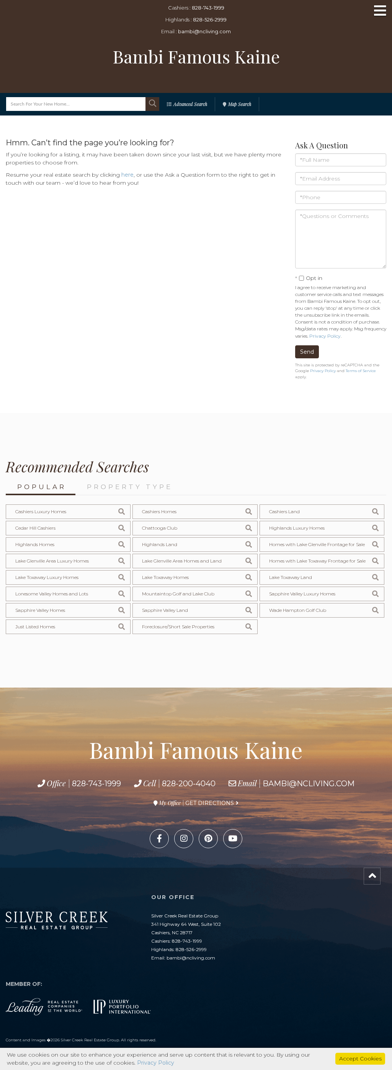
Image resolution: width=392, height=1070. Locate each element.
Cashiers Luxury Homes (40, 511)
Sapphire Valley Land (165, 610)
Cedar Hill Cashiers (35, 528)
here (127, 174)
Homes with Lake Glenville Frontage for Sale (317, 544)
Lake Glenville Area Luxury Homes (52, 561)
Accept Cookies (360, 1058)
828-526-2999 (210, 19)
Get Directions (209, 803)
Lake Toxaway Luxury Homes (46, 577)
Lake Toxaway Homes (165, 577)
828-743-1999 (208, 8)
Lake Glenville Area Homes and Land (182, 561)
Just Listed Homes (35, 626)
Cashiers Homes (159, 511)
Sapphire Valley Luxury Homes (302, 594)
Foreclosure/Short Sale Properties (178, 626)
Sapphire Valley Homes (40, 610)
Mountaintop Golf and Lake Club (178, 594)
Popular (41, 487)
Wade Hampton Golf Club (297, 610)
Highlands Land (159, 544)
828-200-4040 (189, 783)
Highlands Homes (34, 544)
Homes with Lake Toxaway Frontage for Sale (317, 561)
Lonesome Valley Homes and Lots (51, 594)
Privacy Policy (325, 336)
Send (307, 351)
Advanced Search (190, 104)
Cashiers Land (284, 511)
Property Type (130, 487)
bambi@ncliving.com (204, 31)
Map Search (239, 104)
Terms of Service (361, 370)
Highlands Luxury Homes (297, 528)
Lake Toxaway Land (290, 577)
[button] (152, 104)
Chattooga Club (159, 528)
